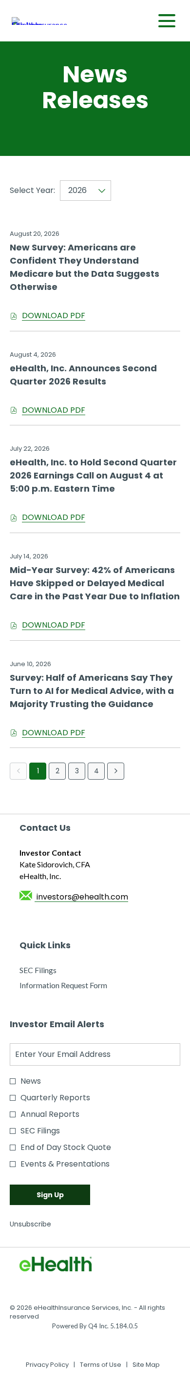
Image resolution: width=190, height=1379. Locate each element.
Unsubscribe (30, 1224)
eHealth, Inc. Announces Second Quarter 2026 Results (83, 374)
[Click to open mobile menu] (166, 21)
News (30, 1081)
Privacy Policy (47, 1364)
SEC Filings (51, 970)
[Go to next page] (115, 771)
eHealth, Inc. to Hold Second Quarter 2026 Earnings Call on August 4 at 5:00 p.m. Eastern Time (93, 475)
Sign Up (50, 1195)
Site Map (146, 1364)
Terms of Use (100, 1364)
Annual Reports (49, 1114)
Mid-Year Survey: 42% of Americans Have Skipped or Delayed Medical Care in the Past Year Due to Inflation (95, 583)
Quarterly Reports (55, 1097)
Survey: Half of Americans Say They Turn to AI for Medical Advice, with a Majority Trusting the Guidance (92, 690)
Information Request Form (77, 985)
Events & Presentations (65, 1163)
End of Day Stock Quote (65, 1147)
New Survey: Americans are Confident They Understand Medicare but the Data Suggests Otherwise (84, 267)
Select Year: (32, 190)
